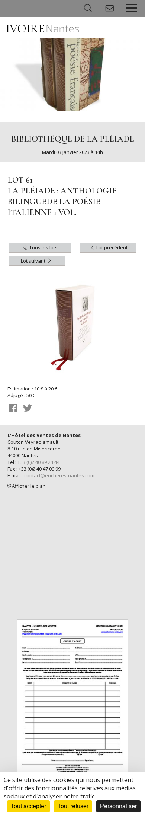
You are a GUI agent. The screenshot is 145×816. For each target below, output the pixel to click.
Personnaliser (118, 806)
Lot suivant (33, 260)
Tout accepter (28, 806)
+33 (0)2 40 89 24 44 (38, 462)
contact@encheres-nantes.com (59, 475)
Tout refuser (73, 806)
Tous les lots (43, 247)
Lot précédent (111, 247)
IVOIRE (42, 28)
